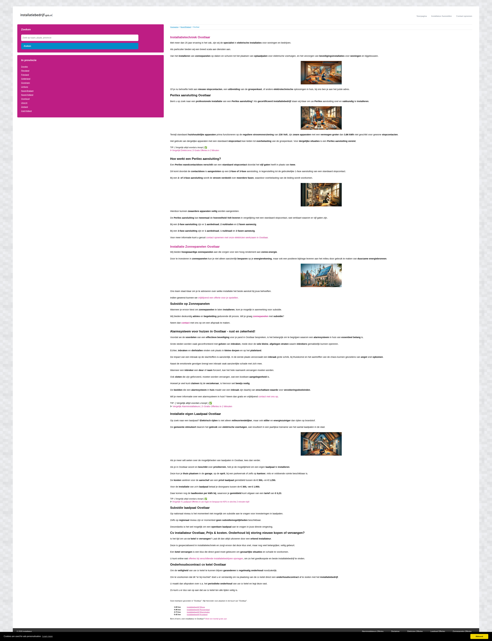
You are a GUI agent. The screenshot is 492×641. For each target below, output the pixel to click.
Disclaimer (395, 631)
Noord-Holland (27, 95)
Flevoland (25, 71)
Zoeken (27, 46)
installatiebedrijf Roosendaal (198, 610)
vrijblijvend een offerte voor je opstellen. (218, 297)
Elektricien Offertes (415, 631)
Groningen (25, 83)
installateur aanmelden (441, 16)
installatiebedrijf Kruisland (197, 615)
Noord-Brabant (27, 91)
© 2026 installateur (24, 631)
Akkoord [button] (479, 636)
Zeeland (24, 107)
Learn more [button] (47, 636)
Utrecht (24, 103)
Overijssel (25, 99)
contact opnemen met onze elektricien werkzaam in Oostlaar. (237, 237)
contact (185, 323)
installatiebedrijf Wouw (196, 607)
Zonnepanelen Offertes (462, 631)
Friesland (25, 75)
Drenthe (24, 67)
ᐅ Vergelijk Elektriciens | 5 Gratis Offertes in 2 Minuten (194, 150)
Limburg (24, 87)
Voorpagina (422, 16)
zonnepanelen (260, 316)
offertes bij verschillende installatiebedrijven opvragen (215, 558)
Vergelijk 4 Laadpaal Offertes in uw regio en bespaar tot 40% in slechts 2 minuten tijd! (210, 502)
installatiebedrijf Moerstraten (198, 612)
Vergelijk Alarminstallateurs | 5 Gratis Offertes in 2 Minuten (202, 406)
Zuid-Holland (26, 111)
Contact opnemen (464, 16)
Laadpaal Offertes (437, 631)
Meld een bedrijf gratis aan (216, 619)
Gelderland (25, 79)
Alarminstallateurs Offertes (372, 631)
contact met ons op (268, 396)
